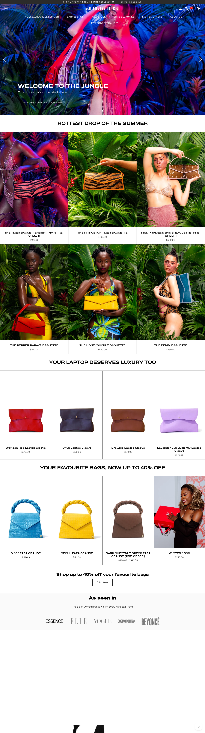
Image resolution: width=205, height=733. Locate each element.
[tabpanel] (102, 59)
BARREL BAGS (75, 16)
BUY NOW (102, 582)
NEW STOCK (99, 16)
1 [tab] (102, 110)
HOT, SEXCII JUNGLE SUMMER (42, 16)
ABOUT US (176, 16)
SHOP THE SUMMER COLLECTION (42, 102)
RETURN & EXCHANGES (104, 23)
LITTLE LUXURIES (124, 16)
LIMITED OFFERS (152, 16)
